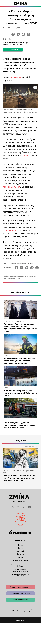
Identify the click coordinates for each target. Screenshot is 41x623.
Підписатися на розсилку (20, 593)
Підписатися (13, 49)
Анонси (20, 557)
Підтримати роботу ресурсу (20, 587)
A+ (4, 39)
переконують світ (11, 186)
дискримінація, (21, 263)
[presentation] (6, 460)
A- (10, 39)
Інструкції (20, 551)
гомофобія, (13, 263)
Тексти (20, 548)
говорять (25, 155)
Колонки (20, 554)
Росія (32, 263)
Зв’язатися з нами (20, 600)
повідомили (16, 77)
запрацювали (9, 230)
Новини (20, 545)
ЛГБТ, (28, 263)
